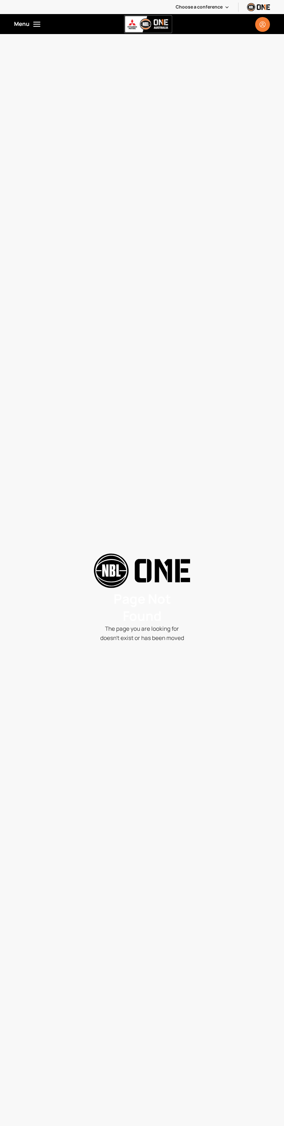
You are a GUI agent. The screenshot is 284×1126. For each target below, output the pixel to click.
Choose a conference (199, 7)
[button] (203, 7)
